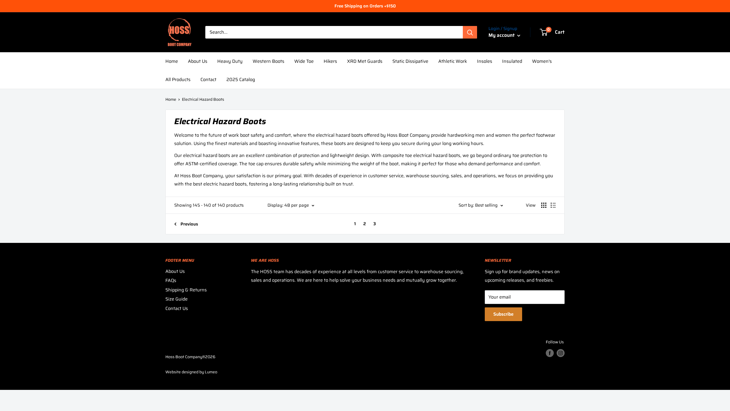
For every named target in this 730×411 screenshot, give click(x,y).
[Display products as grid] (543, 205)
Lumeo (211, 372)
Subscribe (503, 314)
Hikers (330, 61)
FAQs (170, 280)
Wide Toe (304, 61)
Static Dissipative (410, 61)
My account (502, 35)
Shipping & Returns (186, 289)
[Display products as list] (553, 205)
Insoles (484, 61)
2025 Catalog (240, 79)
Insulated (512, 61)
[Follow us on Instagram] (561, 353)
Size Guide (176, 299)
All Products (177, 79)
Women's (542, 61)
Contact (208, 79)
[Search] (470, 32)
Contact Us (176, 308)
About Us (197, 61)
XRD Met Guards (364, 61)
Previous (189, 224)
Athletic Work (452, 61)
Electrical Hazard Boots (203, 99)
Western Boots (268, 61)
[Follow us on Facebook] (550, 353)
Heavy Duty (230, 61)
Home (171, 61)
